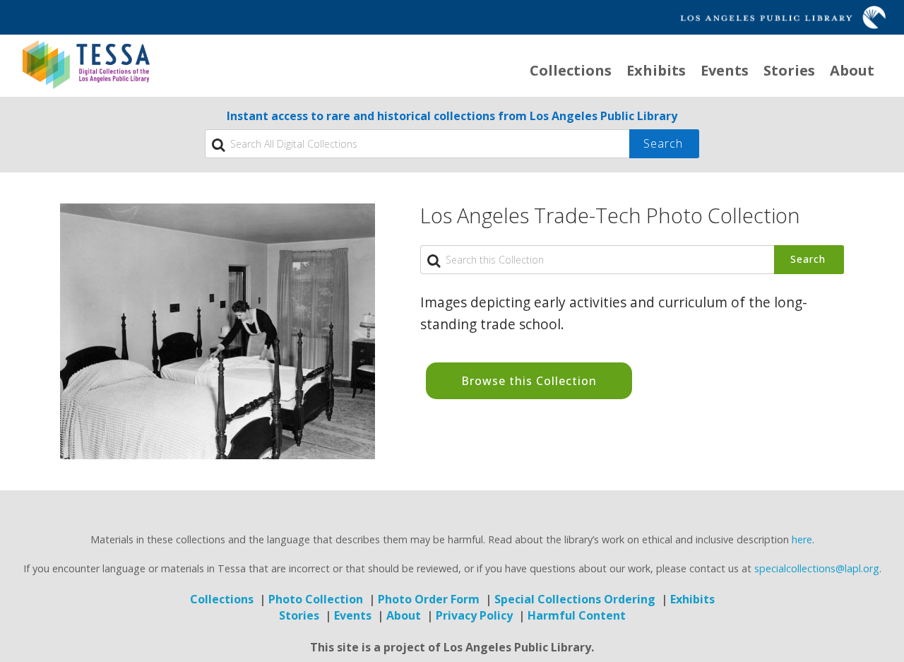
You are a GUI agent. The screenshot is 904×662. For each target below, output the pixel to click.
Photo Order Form (429, 599)
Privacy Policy (474, 615)
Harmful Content (577, 615)
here (802, 539)
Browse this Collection (529, 381)
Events (725, 70)
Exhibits (656, 70)
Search (808, 259)
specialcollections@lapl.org (816, 568)
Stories (789, 70)
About (852, 70)
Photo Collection (315, 599)
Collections (571, 70)
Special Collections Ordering (574, 599)
